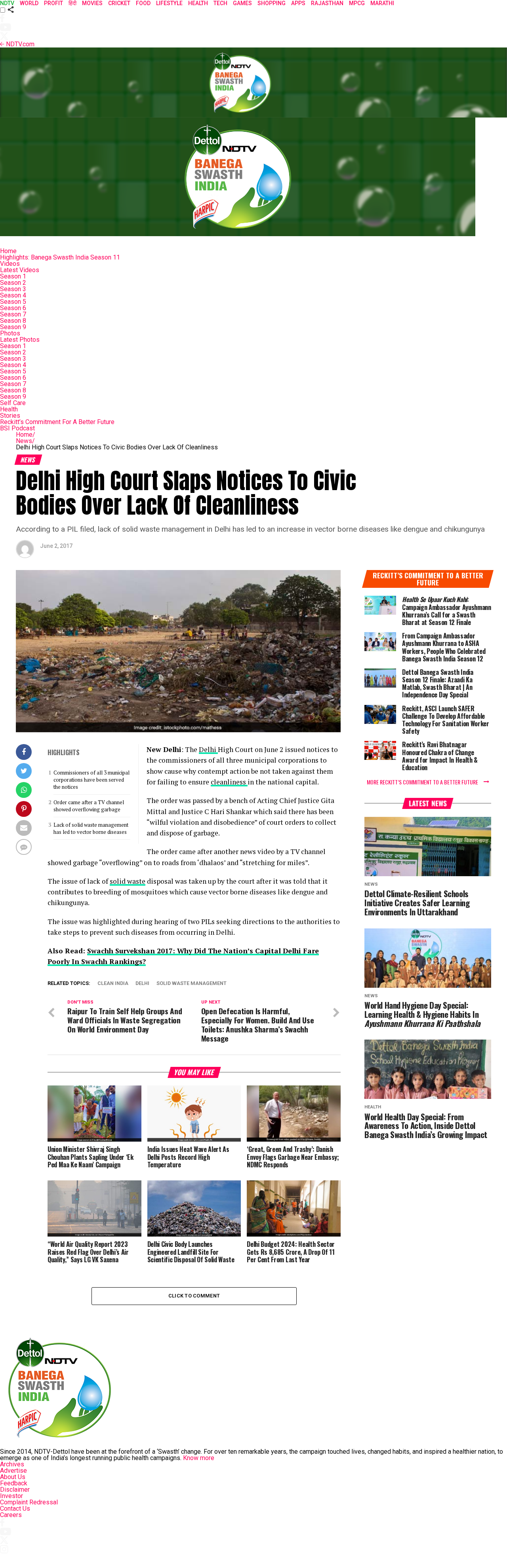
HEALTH (198, 3)
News (25, 441)
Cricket (119, 3)
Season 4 (13, 295)
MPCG (357, 3)
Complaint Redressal (29, 1502)
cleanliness (229, 781)
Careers (11, 1515)
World (29, 3)
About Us (12, 1477)
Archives (12, 1464)
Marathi (382, 3)
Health (9, 409)
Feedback (13, 1483)
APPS (298, 3)
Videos (10, 263)
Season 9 (13, 327)
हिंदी (72, 3)
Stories (10, 415)
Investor (11, 1496)
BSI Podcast (17, 428)
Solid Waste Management (191, 983)
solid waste (127, 881)
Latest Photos (20, 339)
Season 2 (13, 282)
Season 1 (13, 276)
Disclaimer (15, 1489)
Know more (198, 1458)
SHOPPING (271, 3)
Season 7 (13, 314)
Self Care (13, 403)
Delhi (208, 749)
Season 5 (13, 301)
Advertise (13, 1470)
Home (8, 251)
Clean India (112, 983)
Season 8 (13, 320)
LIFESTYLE (169, 3)
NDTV (7, 3)
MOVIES (92, 3)
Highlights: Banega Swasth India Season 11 (60, 257)
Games (242, 3)
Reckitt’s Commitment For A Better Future (57, 422)
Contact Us (15, 1508)
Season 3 (13, 289)
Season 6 (13, 308)
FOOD (143, 3)
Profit (53, 3)
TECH (220, 3)
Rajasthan (327, 3)
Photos (10, 333)
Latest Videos (19, 270)
